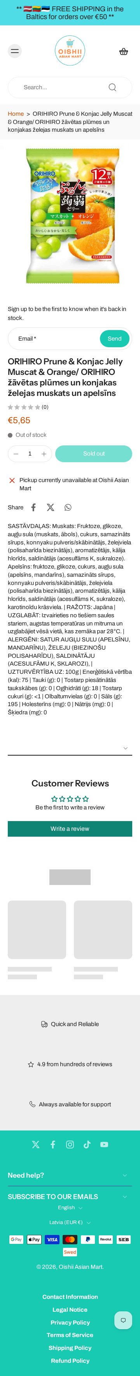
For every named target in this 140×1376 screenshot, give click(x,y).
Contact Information (70, 1297)
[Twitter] (35, 1144)
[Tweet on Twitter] (50, 507)
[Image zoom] (70, 216)
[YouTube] (104, 1144)
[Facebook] (52, 1144)
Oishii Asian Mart (80, 1267)
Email (27, 339)
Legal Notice (70, 1310)
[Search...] (112, 87)
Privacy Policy (70, 1322)
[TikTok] (87, 1144)
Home (16, 114)
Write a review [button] (70, 828)
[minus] (16, 454)
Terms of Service (70, 1335)
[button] (93, 453)
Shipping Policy (70, 1348)
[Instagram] (70, 1144)
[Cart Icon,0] (123, 51)
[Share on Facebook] (33, 507)
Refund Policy (70, 1361)
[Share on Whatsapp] (67, 507)
